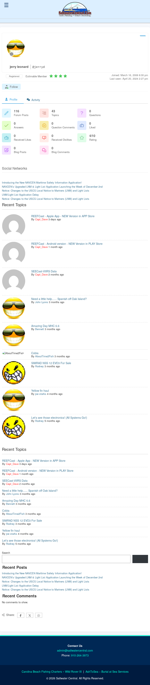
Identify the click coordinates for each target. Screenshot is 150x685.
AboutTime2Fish (44, 356)
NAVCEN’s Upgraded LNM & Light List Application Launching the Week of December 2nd (52, 186)
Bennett (39, 329)
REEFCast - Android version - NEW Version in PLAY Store (67, 244)
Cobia (34, 353)
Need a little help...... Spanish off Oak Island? (59, 299)
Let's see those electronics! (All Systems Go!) (59, 417)
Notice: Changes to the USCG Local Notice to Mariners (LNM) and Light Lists (45, 190)
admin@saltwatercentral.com (75, 650)
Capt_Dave (41, 219)
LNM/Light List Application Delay (20, 194)
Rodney (39, 366)
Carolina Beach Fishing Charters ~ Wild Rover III (52, 671)
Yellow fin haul (40, 390)
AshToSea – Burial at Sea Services (107, 671)
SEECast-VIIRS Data (44, 271)
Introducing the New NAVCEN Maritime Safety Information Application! (42, 182)
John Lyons (41, 302)
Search (6, 552)
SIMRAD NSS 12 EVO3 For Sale (51, 363)
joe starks (40, 394)
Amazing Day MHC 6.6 (45, 326)
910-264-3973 (80, 655)
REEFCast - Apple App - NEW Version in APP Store (63, 216)
